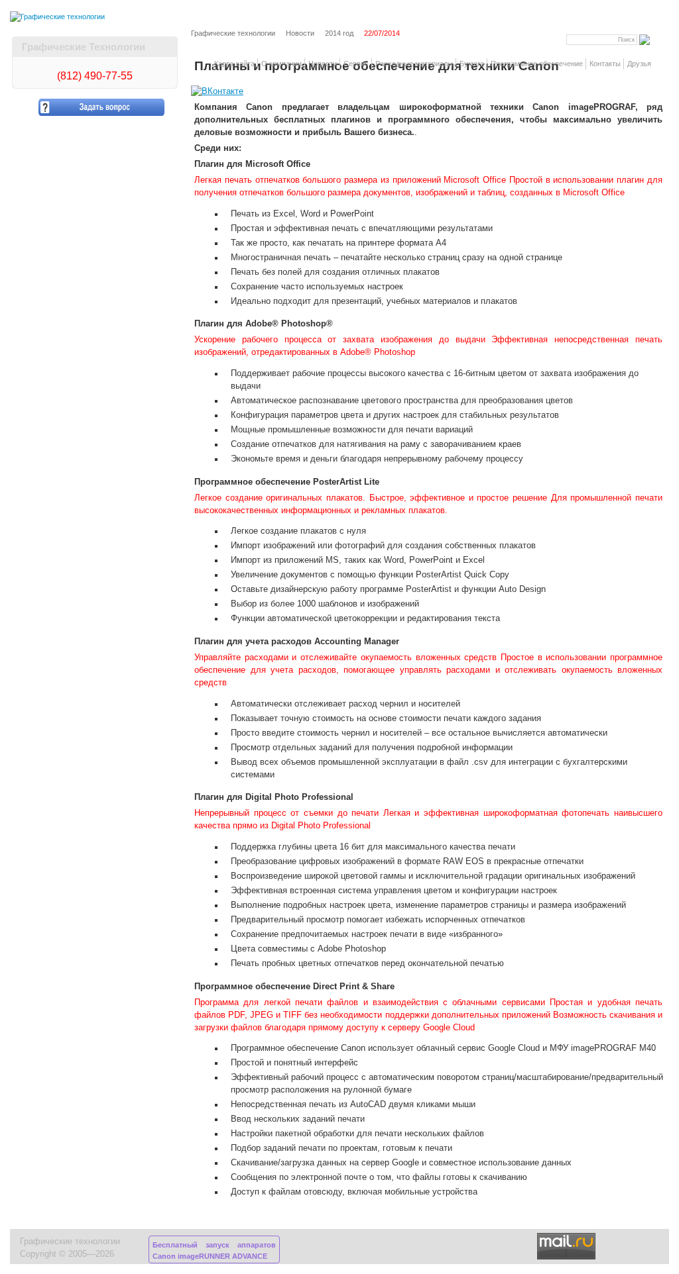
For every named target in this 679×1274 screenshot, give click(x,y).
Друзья (639, 64)
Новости (322, 64)
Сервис (356, 64)
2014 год (339, 33)
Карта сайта (234, 64)
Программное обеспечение (537, 64)
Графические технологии (233, 33)
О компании (281, 64)
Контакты (605, 64)
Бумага (472, 64)
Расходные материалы (414, 64)
